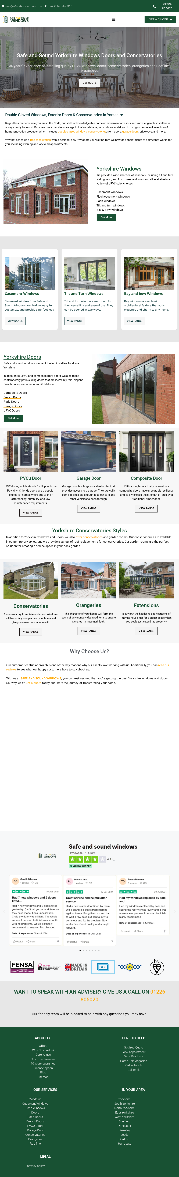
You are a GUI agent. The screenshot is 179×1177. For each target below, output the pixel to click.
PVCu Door (30, 478)
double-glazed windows (72, 131)
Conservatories (30, 606)
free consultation (40, 140)
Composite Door (146, 478)
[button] (4, 911)
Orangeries (88, 605)
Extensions (146, 605)
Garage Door (89, 478)
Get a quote (33, 683)
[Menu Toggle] (114, 19)
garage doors (130, 131)
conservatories (97, 131)
